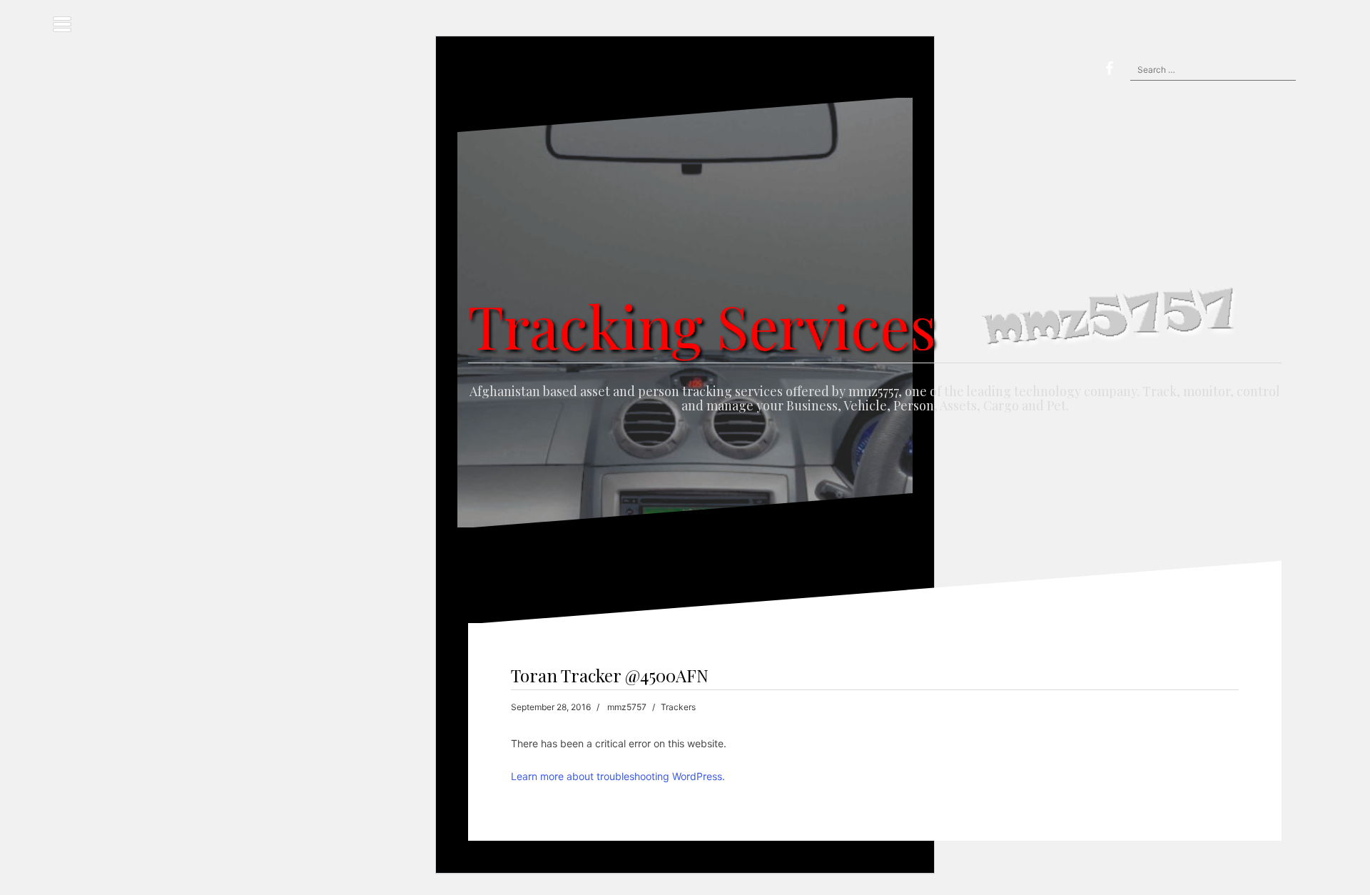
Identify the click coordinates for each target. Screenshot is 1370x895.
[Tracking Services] (875, 248)
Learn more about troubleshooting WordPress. (618, 776)
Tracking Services (702, 325)
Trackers (678, 707)
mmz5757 (626, 707)
